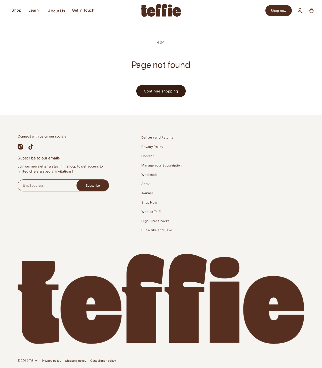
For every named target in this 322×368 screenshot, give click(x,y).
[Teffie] (161, 10)
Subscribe (93, 185)
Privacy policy (51, 360)
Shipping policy (75, 360)
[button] (33, 10)
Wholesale (149, 175)
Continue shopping (161, 91)
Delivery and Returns (157, 137)
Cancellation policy (103, 360)
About (145, 184)
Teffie (33, 360)
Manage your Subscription (161, 165)
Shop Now (149, 202)
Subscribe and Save (156, 230)
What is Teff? (151, 212)
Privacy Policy (152, 147)
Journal (147, 193)
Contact (147, 156)
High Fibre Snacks (155, 221)
